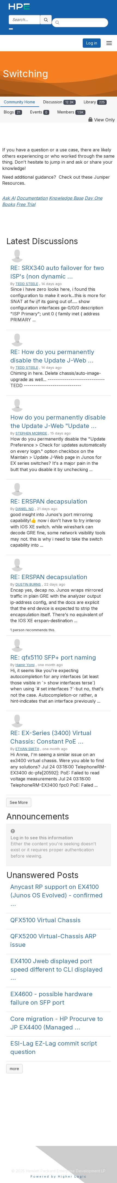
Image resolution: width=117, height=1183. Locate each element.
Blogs (12, 112)
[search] (46, 19)
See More (19, 802)
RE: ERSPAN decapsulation (48, 501)
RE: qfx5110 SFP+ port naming (53, 657)
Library (94, 102)
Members (70, 112)
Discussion (58, 102)
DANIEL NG (25, 509)
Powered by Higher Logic (58, 1176)
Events (38, 112)
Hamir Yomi (25, 665)
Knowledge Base (66, 198)
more (14, 1068)
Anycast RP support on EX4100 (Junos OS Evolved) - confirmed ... (56, 895)
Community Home (19, 102)
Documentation (32, 198)
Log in (91, 43)
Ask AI (8, 198)
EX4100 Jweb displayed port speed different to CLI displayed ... (56, 969)
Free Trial (25, 204)
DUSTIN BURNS (28, 584)
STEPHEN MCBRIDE (31, 433)
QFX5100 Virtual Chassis (45, 920)
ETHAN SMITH (27, 749)
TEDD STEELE (27, 284)
